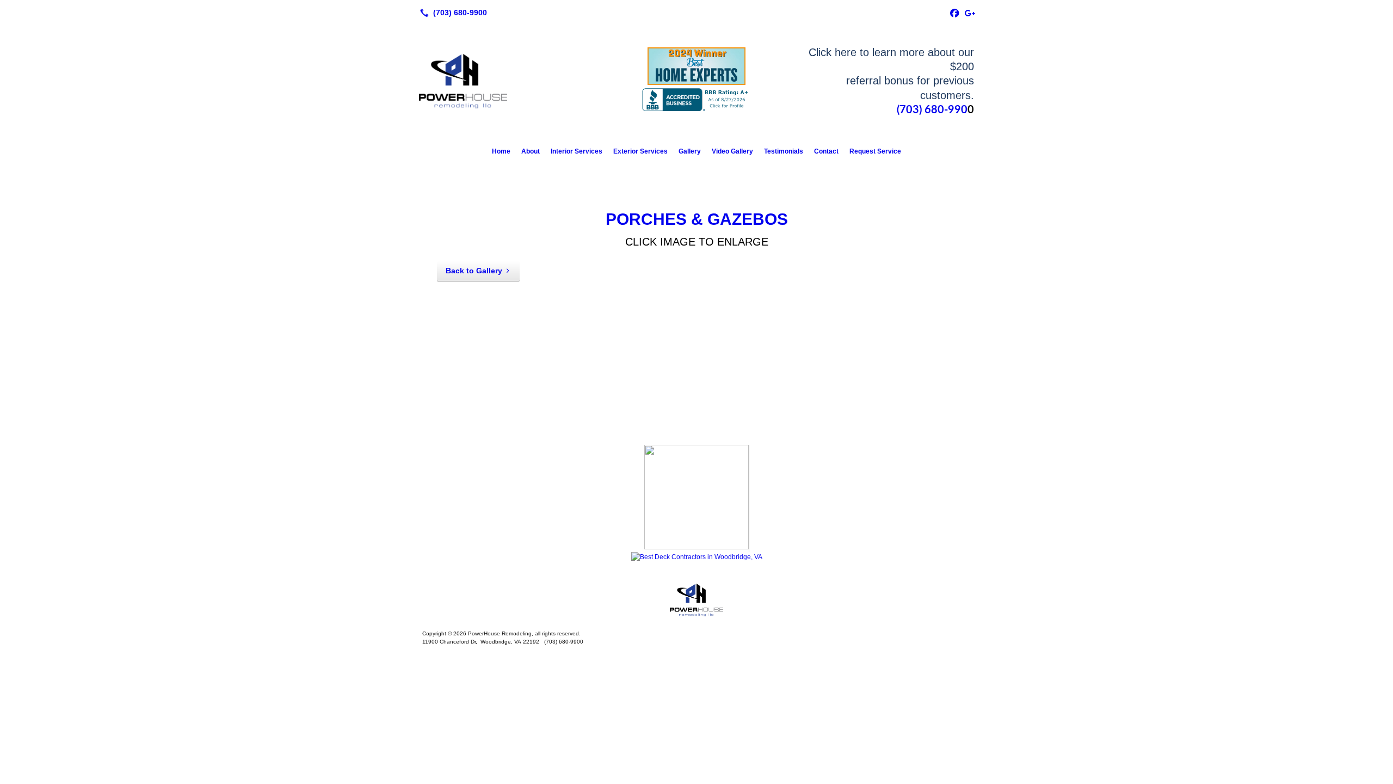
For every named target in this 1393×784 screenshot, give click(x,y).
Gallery (690, 151)
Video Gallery (732, 151)
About (530, 151)
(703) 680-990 (932, 110)
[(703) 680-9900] (451, 12)
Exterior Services (640, 151)
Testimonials (783, 151)
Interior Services (576, 151)
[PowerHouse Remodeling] (696, 600)
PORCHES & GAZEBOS (697, 219)
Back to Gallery (474, 270)
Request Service (875, 151)
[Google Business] (969, 12)
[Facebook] (954, 12)
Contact (826, 151)
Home (501, 151)
